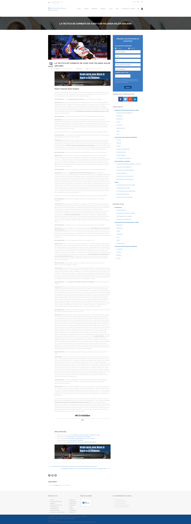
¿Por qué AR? (73, 501)
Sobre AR (72, 499)
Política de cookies (74, 522)
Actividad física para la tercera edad (126, 185)
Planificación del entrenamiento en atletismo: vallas (86, 435)
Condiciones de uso (85, 522)
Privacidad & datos (57, 522)
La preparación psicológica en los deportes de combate (81, 442)
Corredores (119, 249)
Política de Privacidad (119, 80)
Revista (71, 508)
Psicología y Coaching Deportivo (125, 179)
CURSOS (119, 48)
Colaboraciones (54, 508)
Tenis (118, 134)
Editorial (103, 8)
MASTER (133, 48)
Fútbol (118, 122)
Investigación (73, 510)
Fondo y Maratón (121, 155)
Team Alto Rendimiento (67, 68)
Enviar (128, 87)
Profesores (72, 505)
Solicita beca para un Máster (57, 512)
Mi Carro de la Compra (128, 8)
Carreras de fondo (121, 152)
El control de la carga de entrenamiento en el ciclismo (81, 438)
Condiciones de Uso (132, 79)
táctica (99, 68)
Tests (111, 8)
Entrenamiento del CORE (123, 188)
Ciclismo (119, 140)
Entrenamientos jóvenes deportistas (126, 191)
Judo (96, 68)
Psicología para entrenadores (124, 216)
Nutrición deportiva (122, 173)
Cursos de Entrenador (56, 501)
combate (91, 68)
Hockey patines (121, 128)
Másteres (94, 8)
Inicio (79, 8)
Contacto (93, 522)
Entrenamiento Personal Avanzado (126, 213)
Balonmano (120, 119)
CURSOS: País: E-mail (121, 72)
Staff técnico (73, 503)
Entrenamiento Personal (123, 194)
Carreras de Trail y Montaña (124, 158)
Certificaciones (54, 506)
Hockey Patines (121, 243)
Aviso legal (65, 522)
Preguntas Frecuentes (56, 505)
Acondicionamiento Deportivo (124, 112)
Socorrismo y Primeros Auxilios (125, 176)
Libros (71, 506)
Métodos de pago (54, 510)
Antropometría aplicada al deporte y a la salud (129, 164)
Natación (119, 143)
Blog (117, 8)
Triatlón (119, 146)
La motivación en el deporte (75, 440)
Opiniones (72, 512)
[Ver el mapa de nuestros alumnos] (86, 502)
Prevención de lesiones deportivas (125, 170)
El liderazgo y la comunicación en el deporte (79, 436)
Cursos (86, 8)
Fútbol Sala (119, 125)
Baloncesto (119, 116)
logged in (57, 485)
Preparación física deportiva (124, 219)
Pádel (118, 131)
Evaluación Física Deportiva (124, 167)
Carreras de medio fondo (123, 149)
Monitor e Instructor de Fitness (125, 197)
